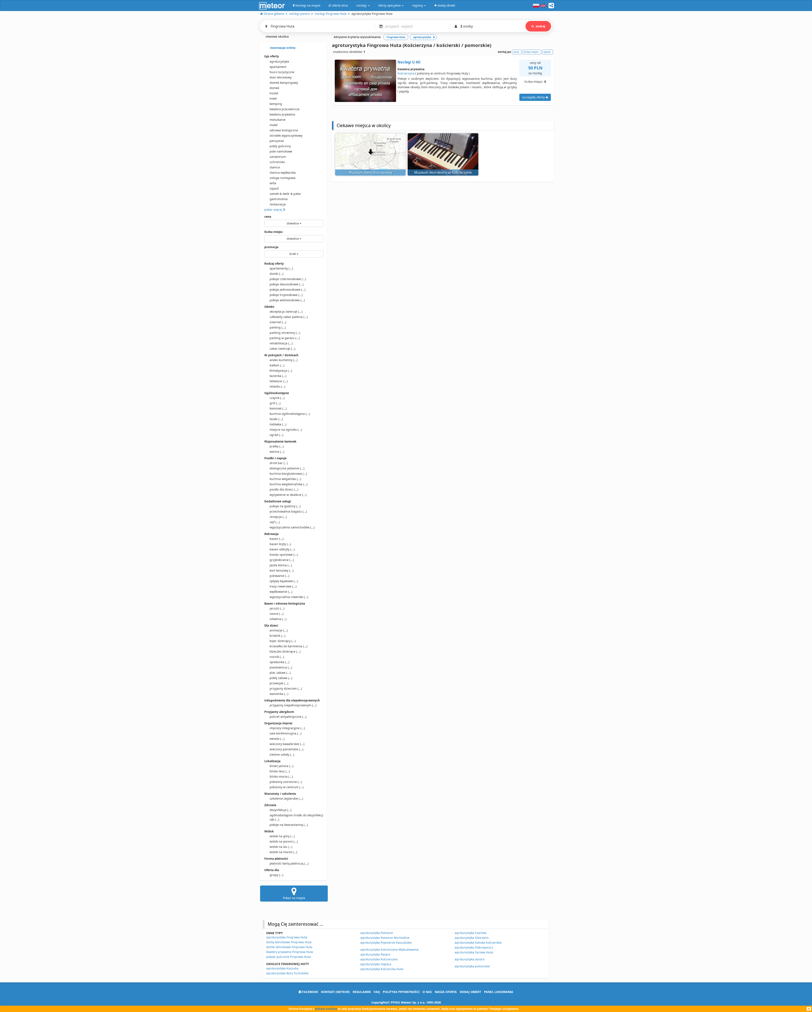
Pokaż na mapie (294, 898)
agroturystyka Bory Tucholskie (287, 973)
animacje (279, 630)
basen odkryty (282, 549)
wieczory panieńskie (286, 749)
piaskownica (281, 667)
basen (276, 539)
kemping (276, 104)
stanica (275, 167)
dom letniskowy (281, 77)
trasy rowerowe (283, 586)
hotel (273, 98)
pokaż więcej (273, 210)
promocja (271, 247)
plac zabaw (280, 673)
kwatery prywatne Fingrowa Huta (289, 952)
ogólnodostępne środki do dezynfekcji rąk (296, 817)
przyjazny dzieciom (286, 688)
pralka (277, 446)
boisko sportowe (284, 555)
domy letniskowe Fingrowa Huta (288, 942)
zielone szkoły (282, 754)
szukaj (540, 26)
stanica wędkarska (283, 172)
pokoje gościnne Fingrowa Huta (288, 957)
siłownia (278, 619)
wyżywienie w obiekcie (288, 495)
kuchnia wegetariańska (288, 484)
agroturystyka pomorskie (472, 966)
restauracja (278, 204)
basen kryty (280, 544)
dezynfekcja (280, 810)
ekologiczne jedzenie (287, 468)
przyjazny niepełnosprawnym (293, 705)
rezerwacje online (282, 48)
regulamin (362, 992)
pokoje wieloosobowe (287, 300)
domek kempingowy (284, 83)
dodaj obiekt (470, 992)
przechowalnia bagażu (288, 511)
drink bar (279, 463)
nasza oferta (446, 992)
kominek (278, 408)
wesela (277, 739)
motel (274, 125)
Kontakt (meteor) (335, 992)
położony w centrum (286, 787)
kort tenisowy (282, 570)
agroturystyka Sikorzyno (471, 938)
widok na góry (282, 836)
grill (275, 403)
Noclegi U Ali (409, 62)
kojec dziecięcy (283, 641)
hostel (274, 93)
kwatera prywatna (282, 114)
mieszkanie (277, 120)
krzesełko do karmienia (288, 646)
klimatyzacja (281, 370)
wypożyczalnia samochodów (292, 527)
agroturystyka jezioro (469, 959)
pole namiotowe (281, 151)
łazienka (278, 376)
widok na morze (283, 852)
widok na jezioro (284, 841)
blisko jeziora (281, 766)
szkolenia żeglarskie (286, 798)
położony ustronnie (286, 782)
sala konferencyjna (285, 733)
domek (274, 88)
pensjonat (277, 141)
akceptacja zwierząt (286, 311)
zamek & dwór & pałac (285, 194)
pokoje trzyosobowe (286, 295)
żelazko (277, 386)
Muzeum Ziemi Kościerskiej (370, 172)
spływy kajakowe (284, 581)
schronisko (277, 162)
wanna (277, 452)
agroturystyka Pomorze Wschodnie (384, 938)
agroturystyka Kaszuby (282, 968)
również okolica (277, 36)
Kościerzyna (406, 73)
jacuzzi (277, 608)
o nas (427, 992)
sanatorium (278, 157)
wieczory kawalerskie (287, 744)
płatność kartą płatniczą (289, 863)
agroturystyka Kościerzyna (379, 959)
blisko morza (281, 776)
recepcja (278, 517)
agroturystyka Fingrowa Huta (286, 937)
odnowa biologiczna (284, 130)
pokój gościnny (280, 146)
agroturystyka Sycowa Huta (474, 952)
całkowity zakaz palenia (289, 317)
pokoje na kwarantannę (289, 825)
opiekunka (279, 662)
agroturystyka (279, 61)
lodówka (278, 424)
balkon (277, 365)
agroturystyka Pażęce (375, 954)
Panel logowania (498, 992)
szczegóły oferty (534, 97)
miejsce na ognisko (286, 430)
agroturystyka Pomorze (376, 933)
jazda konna (281, 565)
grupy (276, 875)
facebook (309, 992)
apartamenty (281, 268)
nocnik (277, 657)
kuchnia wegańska (285, 479)
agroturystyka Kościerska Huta (381, 969)
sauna (276, 614)
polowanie (279, 576)
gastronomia (279, 199)
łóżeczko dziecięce (285, 651)
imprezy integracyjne (287, 728)
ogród (276, 435)
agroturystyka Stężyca (375, 964)
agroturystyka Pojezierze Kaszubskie (386, 942)
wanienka (279, 694)
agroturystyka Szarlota (470, 933)
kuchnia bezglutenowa (288, 474)
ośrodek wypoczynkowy (286, 135)
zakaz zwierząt (282, 348)
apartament (278, 67)
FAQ (377, 992)
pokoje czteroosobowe (288, 279)
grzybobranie (282, 560)
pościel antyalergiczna (288, 717)
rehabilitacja (281, 343)
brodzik (277, 636)
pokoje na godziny (285, 506)
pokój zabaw (281, 678)
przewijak (279, 683)
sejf (275, 522)
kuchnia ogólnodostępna (290, 414)
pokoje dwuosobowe (286, 284)
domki (276, 274)
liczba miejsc (273, 232)
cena (267, 216)
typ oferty (271, 56)
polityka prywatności (401, 992)
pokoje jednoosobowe (287, 289)
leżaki (276, 419)
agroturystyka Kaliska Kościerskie (478, 942)
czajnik (277, 398)
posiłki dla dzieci (284, 489)
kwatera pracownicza (284, 109)
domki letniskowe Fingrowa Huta (289, 947)
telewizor (279, 381)
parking (278, 327)
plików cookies (326, 1009)
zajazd (274, 188)
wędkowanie (281, 592)
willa (273, 183)
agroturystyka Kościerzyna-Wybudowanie (389, 949)
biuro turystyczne (282, 72)
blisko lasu (280, 771)
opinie (546, 52)
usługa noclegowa (282, 178)
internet (278, 322)
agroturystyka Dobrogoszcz (474, 947)
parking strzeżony (285, 333)
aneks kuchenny (284, 360)
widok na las (281, 847)
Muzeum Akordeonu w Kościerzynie (443, 172)
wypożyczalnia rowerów (289, 597)
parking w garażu (285, 338)
